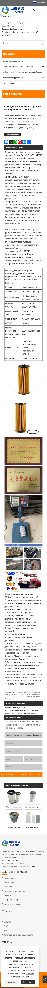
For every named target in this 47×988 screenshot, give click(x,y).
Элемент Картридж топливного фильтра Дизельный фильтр (14, 827)
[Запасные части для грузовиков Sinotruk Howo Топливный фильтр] (33, 817)
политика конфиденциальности (18, 935)
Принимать (27, 982)
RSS (6, 926)
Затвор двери (8, 83)
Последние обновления (15, 891)
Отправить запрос (12, 134)
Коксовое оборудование (13, 78)
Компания (8, 887)
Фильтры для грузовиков (12, 29)
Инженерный (7, 23)
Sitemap (7, 922)
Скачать (7, 895)
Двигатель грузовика (13, 713)
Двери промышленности (12, 26)
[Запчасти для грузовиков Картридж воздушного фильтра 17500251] (33, 796)
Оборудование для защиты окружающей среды (22, 72)
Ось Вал (34, 710)
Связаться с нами (12, 904)
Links (6, 918)
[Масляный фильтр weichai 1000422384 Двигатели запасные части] (14, 796)
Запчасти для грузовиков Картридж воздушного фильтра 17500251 (33, 807)
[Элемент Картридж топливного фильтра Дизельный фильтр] (14, 817)
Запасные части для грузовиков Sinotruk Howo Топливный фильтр (33, 827)
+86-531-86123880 (14, 860)
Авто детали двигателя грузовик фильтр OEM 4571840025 (20, 33)
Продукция (20, 23)
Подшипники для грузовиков (16, 710)
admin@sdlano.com (28, 866)
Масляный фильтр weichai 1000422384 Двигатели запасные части (14, 807)
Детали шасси (30, 713)
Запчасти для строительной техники (18, 66)
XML (6, 931)
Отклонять (12, 982)
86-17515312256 (17, 863)
